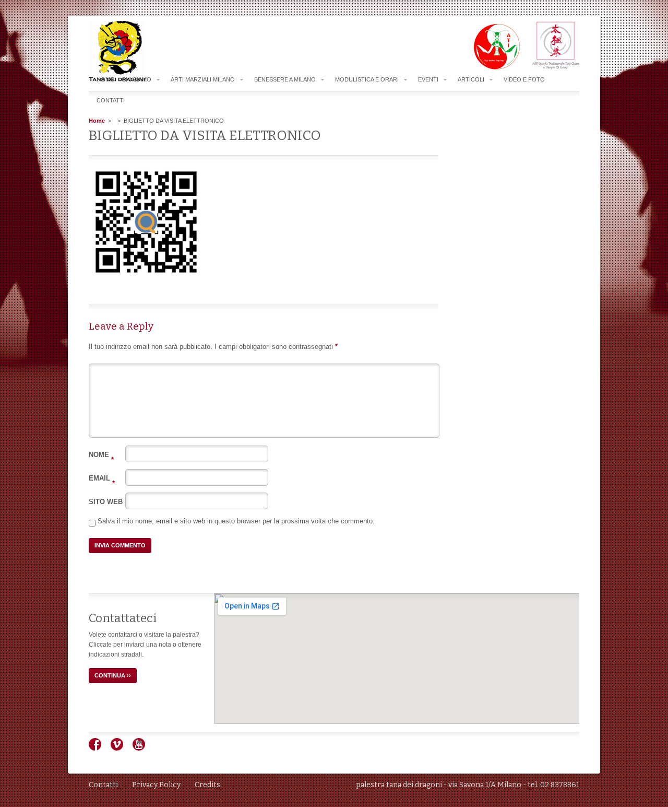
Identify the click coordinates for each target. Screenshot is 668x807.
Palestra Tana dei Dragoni (138, 51)
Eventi (428, 79)
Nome (101, 455)
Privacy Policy (156, 784)
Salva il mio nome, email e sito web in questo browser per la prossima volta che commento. (236, 521)
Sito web (106, 502)
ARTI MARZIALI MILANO (203, 79)
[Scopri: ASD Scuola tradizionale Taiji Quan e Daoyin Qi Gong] (550, 67)
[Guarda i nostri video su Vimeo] (121, 748)
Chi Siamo (136, 79)
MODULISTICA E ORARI (367, 79)
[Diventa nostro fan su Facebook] (99, 748)
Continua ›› (112, 675)
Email (102, 478)
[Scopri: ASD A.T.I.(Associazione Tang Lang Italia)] (491, 67)
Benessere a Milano (285, 79)
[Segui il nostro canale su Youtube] (143, 748)
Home (105, 79)
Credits (207, 784)
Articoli (471, 79)
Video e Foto (524, 79)
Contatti (111, 100)
